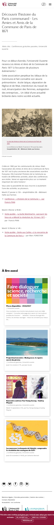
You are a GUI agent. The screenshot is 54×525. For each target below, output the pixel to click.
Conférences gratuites (14, 362)
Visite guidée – (11, 214)
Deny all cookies (39, 517)
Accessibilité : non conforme (11, 502)
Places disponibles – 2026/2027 (18, 306)
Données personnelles (21, 497)
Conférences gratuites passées (25, 46)
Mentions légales (7, 497)
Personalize (27, 520)
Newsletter (11, 500)
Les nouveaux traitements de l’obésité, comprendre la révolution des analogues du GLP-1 (26, 449)
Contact (4, 500)
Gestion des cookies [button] (36, 497)
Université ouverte (13, 308)
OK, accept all (22, 517)
